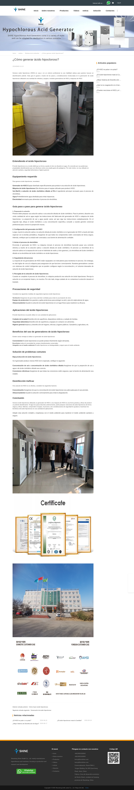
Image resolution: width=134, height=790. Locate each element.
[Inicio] (19, 10)
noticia (20, 53)
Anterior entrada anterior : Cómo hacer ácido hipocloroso (30, 707)
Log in (119, 3)
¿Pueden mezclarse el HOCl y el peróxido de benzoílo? (108, 90)
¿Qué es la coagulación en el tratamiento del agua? (108, 85)
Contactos (110, 11)
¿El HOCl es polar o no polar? (22, 720)
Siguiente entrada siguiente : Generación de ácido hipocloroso (32, 710)
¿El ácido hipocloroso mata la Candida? (69, 720)
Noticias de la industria (32, 53)
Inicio (36, 11)
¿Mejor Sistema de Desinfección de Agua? (26, 723)
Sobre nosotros (57, 756)
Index (87, 788)
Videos (76, 11)
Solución (55, 768)
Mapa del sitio (79, 788)
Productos (56, 759)
